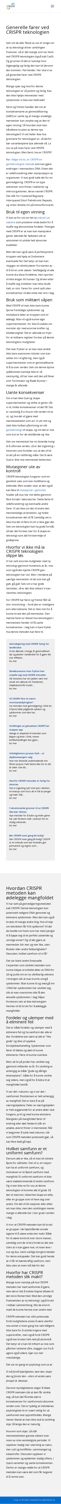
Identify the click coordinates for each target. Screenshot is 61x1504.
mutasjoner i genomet (33, 490)
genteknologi (14, 430)
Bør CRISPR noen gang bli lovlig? (26, 835)
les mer (13, 661)
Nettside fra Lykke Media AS (42, 1500)
